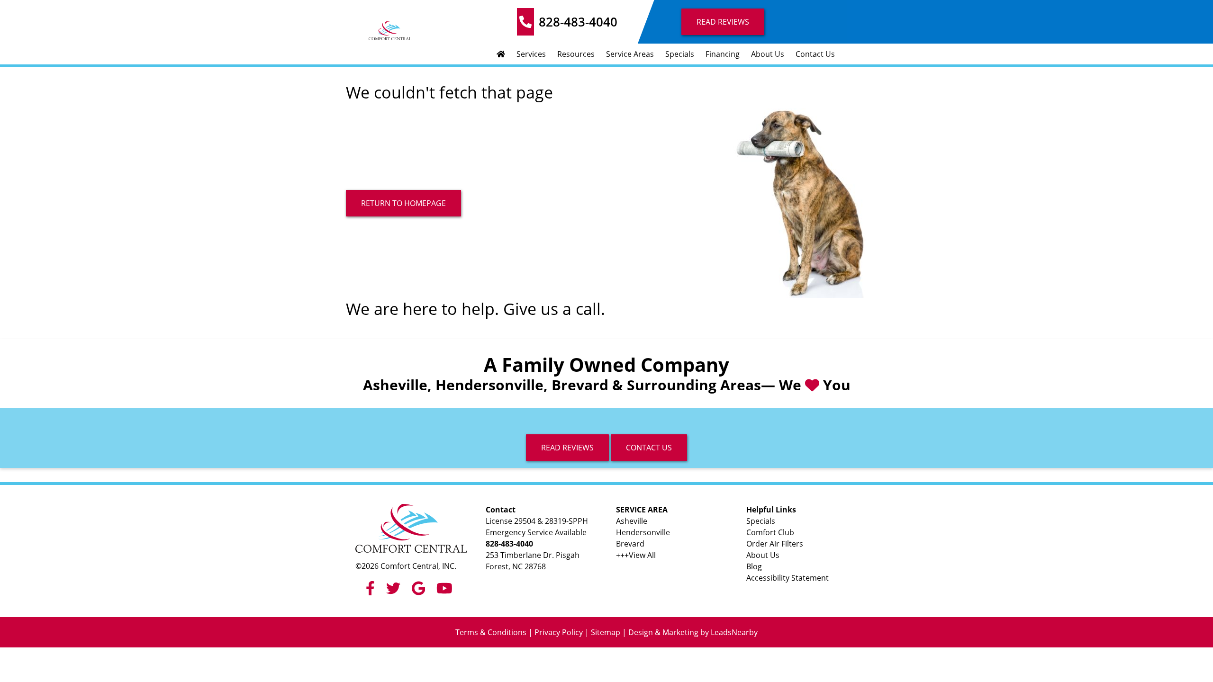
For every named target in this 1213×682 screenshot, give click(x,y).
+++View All (636, 555)
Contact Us (815, 54)
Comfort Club (770, 532)
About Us (767, 54)
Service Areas (630, 54)
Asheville (631, 521)
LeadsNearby (734, 632)
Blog (754, 566)
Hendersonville (643, 532)
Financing (723, 54)
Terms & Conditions (490, 632)
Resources (576, 54)
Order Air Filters (774, 543)
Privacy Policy (558, 632)
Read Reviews (723, 22)
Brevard (630, 543)
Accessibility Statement (787, 578)
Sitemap (605, 632)
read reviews (567, 447)
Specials (679, 54)
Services (531, 54)
